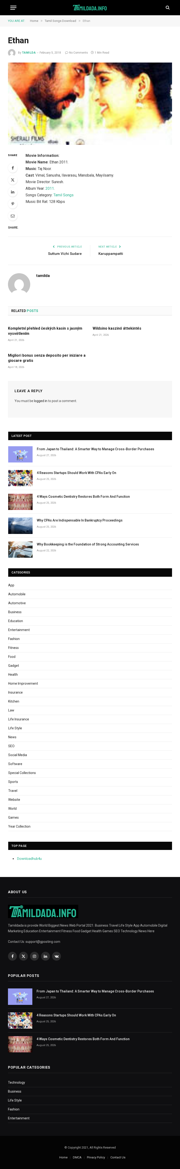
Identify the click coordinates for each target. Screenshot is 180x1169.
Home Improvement (23, 683)
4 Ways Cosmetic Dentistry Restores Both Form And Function (83, 496)
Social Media (17, 755)
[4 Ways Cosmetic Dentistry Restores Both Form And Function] (20, 502)
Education (15, 621)
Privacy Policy (96, 1157)
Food (11, 657)
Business (15, 612)
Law (11, 710)
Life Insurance (18, 719)
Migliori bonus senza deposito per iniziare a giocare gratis (47, 358)
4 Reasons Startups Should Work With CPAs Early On (76, 473)
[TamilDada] (90, 7)
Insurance (15, 692)
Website (14, 800)
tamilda (29, 52)
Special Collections (22, 773)
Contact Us (117, 1157)
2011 (49, 188)
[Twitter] (12, 180)
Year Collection (19, 826)
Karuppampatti (110, 254)
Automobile (17, 594)
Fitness (13, 648)
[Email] (12, 216)
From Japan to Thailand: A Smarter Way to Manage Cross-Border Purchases (95, 449)
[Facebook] (12, 168)
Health (13, 674)
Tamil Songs (63, 195)
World (12, 808)
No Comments (78, 52)
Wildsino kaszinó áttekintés (117, 328)
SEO (11, 746)
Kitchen (13, 701)
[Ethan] (90, 104)
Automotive (17, 603)
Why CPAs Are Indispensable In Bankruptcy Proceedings (80, 520)
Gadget (13, 665)
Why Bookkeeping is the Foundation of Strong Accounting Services (88, 544)
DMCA (77, 1157)
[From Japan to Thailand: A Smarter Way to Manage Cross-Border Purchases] (20, 454)
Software (15, 764)
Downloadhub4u (29, 859)
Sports (13, 782)
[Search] (167, 7)
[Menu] (13, 7)
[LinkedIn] (12, 192)
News (12, 737)
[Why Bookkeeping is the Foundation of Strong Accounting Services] (20, 549)
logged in (40, 401)
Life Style (15, 728)
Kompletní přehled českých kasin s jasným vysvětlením (45, 331)
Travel (12, 791)
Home (63, 1157)
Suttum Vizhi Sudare (65, 254)
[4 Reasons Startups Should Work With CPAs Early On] (20, 478)
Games (13, 817)
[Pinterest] (12, 204)
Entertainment (19, 630)
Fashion (14, 639)
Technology (16, 1082)
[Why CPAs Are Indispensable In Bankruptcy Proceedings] (20, 525)
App (11, 585)
